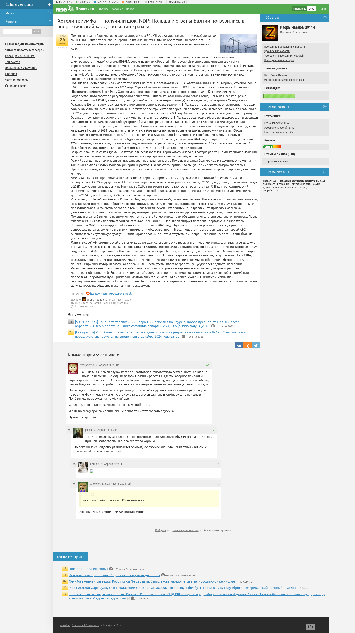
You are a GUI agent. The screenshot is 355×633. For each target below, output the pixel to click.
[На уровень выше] (69, 430)
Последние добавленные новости (284, 46)
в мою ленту (299, 8)
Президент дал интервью (88, 568)
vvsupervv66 (87, 365)
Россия (97, 303)
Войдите (160, 530)
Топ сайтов (12, 62)
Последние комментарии (279, 60)
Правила (11, 74)
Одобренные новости (277, 51)
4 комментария (83, 306)
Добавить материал (19, 5)
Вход (323, 9)
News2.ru (65, 625)
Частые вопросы (16, 80)
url (117, 365)
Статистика (300, 32)
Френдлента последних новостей (284, 55)
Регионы (11, 21)
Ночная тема (17, 86)
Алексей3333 (98, 483)
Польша (107, 303)
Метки (10, 13)
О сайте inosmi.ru (277, 107)
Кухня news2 (155, 2)
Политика (85, 8)
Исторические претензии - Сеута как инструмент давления (114, 575)
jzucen (89, 430)
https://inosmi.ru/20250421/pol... (111, 293)
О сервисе (78, 625)
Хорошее (117, 9)
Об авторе (272, 17)
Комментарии (177, 2)
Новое (130, 9)
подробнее (269, 190)
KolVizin (94, 464)
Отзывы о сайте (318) (279, 154)
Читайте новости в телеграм (24, 50)
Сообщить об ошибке (20, 56)
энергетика (81, 303)
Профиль (285, 32)
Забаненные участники (21, 68)
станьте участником (186, 530)
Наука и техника (106, 2)
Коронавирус (64, 2)
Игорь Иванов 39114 (99, 299)
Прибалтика (120, 303)
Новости (83, 2)
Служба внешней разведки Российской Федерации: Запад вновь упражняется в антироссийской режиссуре (152, 581)
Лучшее (104, 9)
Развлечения (132, 2)
